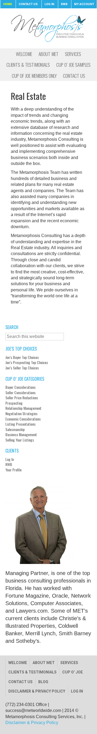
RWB (8, 464)
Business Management (21, 434)
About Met (44, 663)
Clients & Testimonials (32, 672)
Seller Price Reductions (21, 397)
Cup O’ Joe (72, 672)
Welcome (17, 663)
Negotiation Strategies (21, 413)
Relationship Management (23, 408)
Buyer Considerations (20, 387)
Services (69, 663)
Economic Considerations (23, 419)
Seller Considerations (20, 392)
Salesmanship (15, 429)
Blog (43, 682)
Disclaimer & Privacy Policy (36, 691)
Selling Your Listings (19, 440)
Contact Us (20, 682)
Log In (9, 459)
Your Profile (13, 469)
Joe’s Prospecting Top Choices (26, 362)
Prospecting (14, 403)
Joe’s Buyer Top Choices (22, 357)
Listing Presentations (20, 424)
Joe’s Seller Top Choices (22, 367)
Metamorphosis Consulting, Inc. (48, 28)
